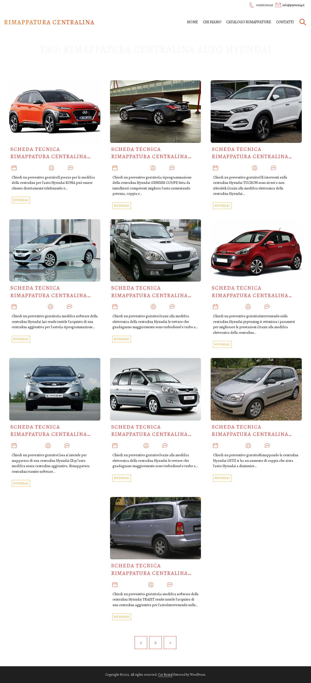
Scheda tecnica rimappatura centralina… (50, 153)
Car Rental (165, 674)
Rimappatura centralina (49, 22)
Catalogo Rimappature (248, 22)
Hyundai (21, 200)
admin (61, 168)
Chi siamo (212, 22)
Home (192, 22)
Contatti (285, 22)
